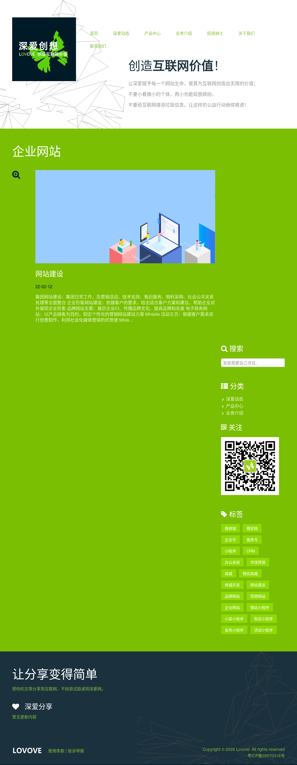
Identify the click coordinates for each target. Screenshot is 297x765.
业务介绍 (184, 33)
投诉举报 (76, 750)
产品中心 (152, 33)
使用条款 (56, 750)
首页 (94, 33)
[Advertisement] (250, 257)
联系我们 (98, 46)
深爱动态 (121, 33)
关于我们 (246, 33)
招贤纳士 (215, 33)
